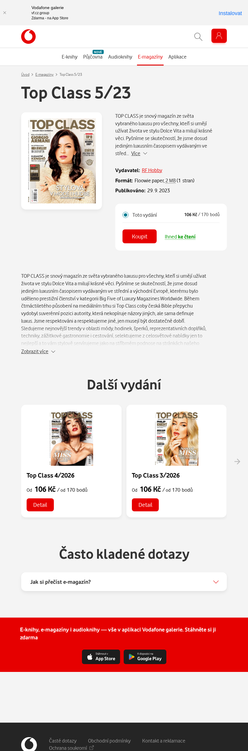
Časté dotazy (63, 740)
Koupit (139, 236)
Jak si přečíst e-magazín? (60, 581)
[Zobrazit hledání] (198, 36)
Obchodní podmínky (109, 740)
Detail (40, 504)
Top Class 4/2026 (50, 475)
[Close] (4, 12)
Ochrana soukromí (68, 748)
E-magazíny (44, 74)
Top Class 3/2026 (156, 475)
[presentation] (237, 461)
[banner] (28, 36)
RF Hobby (152, 170)
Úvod (25, 74)
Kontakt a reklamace (163, 740)
